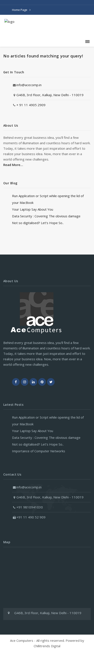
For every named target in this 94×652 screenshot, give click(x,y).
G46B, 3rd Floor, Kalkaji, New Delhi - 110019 (50, 95)
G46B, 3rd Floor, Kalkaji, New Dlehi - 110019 (50, 497)
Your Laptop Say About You (32, 209)
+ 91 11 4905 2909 (30, 105)
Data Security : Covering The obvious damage (46, 216)
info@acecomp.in (29, 85)
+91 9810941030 (29, 507)
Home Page (19, 10)
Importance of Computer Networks (38, 451)
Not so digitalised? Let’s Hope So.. (38, 223)
